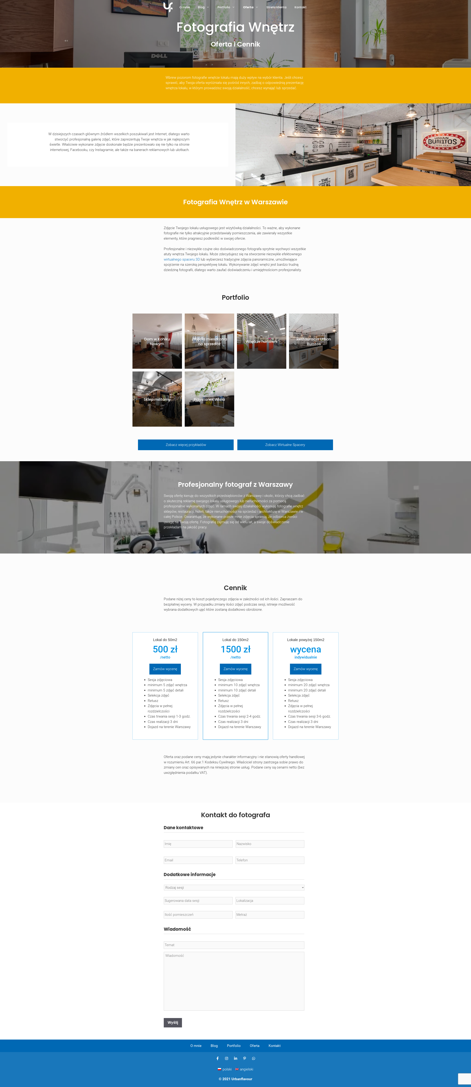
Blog (201, 7)
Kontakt (301, 7)
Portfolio (223, 7)
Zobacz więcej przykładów (186, 445)
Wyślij (173, 1022)
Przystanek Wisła (209, 399)
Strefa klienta (276, 7)
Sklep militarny (157, 399)
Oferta (248, 7)
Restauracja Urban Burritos (314, 341)
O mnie (184, 7)
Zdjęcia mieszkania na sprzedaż (209, 341)
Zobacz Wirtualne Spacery (285, 445)
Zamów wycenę (165, 669)
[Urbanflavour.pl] (167, 7)
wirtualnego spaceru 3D (182, 259)
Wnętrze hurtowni (261, 341)
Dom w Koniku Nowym (157, 341)
